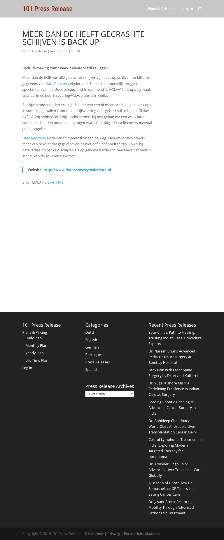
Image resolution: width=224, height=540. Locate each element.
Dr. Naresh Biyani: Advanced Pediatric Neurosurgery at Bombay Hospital (172, 357)
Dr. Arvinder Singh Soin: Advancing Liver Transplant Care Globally (175, 470)
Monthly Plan (36, 345)
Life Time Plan (37, 360)
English (91, 339)
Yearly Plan (35, 353)
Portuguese (95, 354)
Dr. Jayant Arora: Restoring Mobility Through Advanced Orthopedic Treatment (171, 507)
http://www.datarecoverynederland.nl (77, 169)
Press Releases (97, 362)
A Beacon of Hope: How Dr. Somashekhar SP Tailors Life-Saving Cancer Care (172, 488)
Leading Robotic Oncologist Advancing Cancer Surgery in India (172, 408)
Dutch (75, 51)
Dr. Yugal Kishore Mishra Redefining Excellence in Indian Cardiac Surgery (174, 389)
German (92, 347)
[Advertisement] (88, 222)
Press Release (37, 51)
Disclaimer (94, 533)
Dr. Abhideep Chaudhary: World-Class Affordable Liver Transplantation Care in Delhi (173, 426)
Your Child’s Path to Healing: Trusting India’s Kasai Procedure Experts (175, 338)
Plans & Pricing (160, 9)
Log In (188, 9)
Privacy (113, 533)
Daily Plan (34, 338)
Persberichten (54, 182)
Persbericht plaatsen (142, 533)
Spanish (91, 369)
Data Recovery (57, 83)
